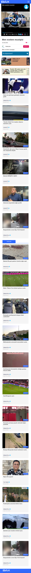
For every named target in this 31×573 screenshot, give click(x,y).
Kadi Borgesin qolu (8, 396)
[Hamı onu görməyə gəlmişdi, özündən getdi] (15, 85)
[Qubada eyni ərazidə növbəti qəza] (15, 521)
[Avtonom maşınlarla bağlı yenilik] (15, 193)
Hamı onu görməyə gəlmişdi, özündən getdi (14, 95)
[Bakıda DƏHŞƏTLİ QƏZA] (15, 166)
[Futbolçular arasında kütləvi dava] (15, 494)
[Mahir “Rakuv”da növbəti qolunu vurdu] (15, 279)
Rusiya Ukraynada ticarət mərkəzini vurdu (15, 449)
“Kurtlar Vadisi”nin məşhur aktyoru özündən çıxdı (13, 122)
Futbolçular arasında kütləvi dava (12, 503)
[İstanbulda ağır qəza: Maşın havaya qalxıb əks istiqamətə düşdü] (15, 139)
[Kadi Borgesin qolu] (15, 386)
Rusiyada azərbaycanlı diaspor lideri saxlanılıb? (13, 315)
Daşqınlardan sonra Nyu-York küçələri (14, 229)
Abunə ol (26, 46)
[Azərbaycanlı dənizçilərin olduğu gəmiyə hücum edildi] (15, 359)
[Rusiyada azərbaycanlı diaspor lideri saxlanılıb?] (15, 305)
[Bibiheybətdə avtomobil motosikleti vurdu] (15, 332)
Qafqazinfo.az (6, 100)
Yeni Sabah (6, 482)
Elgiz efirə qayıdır (8, 476)
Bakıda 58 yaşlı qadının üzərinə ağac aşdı (15, 261)
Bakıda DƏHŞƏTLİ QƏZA (10, 176)
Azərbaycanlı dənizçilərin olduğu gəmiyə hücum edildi (14, 369)
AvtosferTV (5, 127)
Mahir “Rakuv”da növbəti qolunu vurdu (14, 288)
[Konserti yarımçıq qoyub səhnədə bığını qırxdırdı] (15, 413)
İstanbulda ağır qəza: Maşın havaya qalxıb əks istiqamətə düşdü (15, 149)
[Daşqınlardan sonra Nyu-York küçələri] (15, 220)
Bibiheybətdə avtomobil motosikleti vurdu (15, 342)
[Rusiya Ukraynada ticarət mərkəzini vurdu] (15, 440)
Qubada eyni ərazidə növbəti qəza (12, 530)
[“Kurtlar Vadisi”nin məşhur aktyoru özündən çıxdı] (15, 112)
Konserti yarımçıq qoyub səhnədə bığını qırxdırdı (14, 423)
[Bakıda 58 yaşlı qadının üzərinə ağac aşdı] (15, 252)
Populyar (9, 241)
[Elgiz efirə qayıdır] (15, 467)
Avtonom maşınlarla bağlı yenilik (12, 203)
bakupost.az (6, 266)
